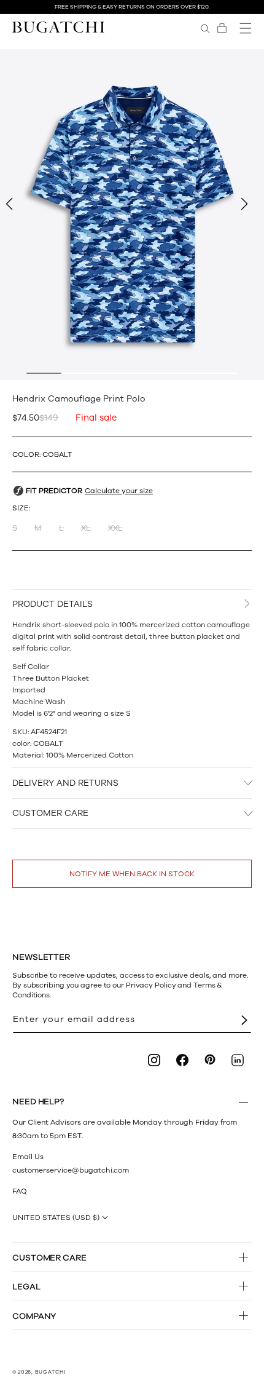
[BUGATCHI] (58, 27)
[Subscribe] (244, 1020)
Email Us (28, 1157)
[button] (222, 28)
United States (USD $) (55, 1217)
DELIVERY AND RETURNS (65, 783)
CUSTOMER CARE (50, 813)
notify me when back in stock (132, 874)
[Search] (205, 28)
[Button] (243, 1102)
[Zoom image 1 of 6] (132, 214)
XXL (115, 528)
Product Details (52, 604)
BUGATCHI (50, 1372)
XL (86, 528)
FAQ (19, 1191)
